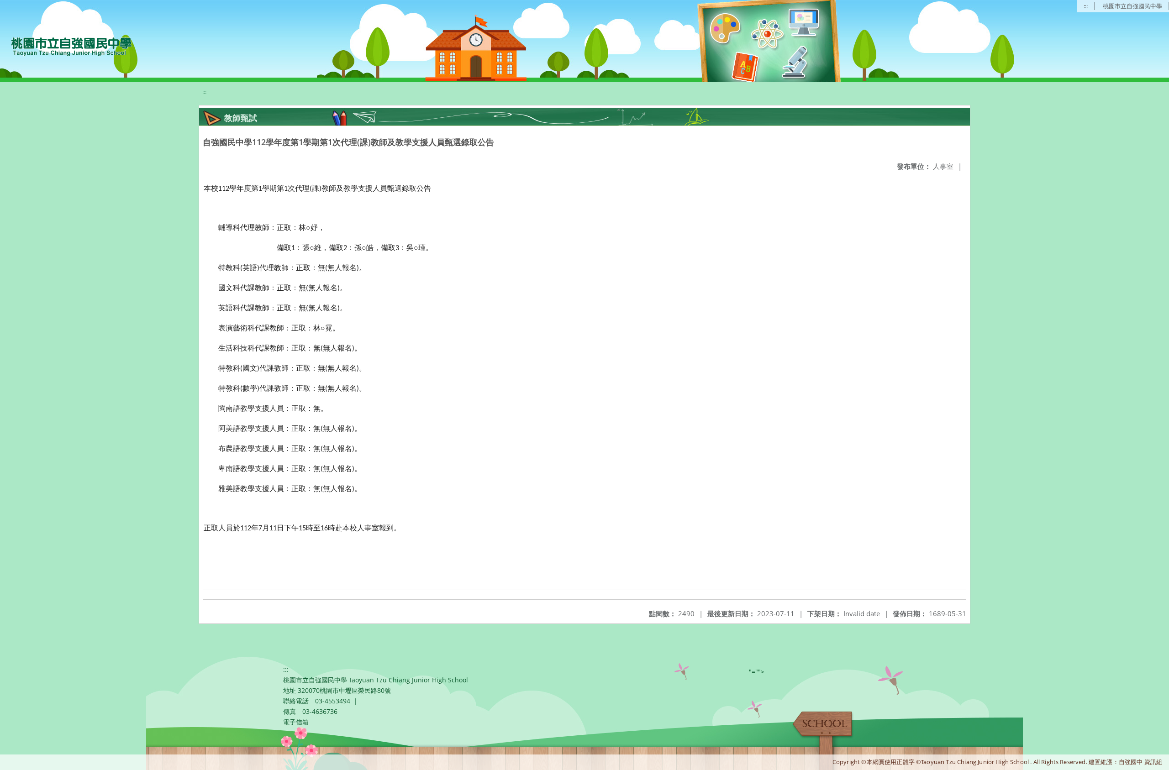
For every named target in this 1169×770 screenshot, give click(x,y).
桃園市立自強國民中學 (1132, 6)
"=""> (756, 671)
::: (1086, 6)
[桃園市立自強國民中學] (67, 46)
